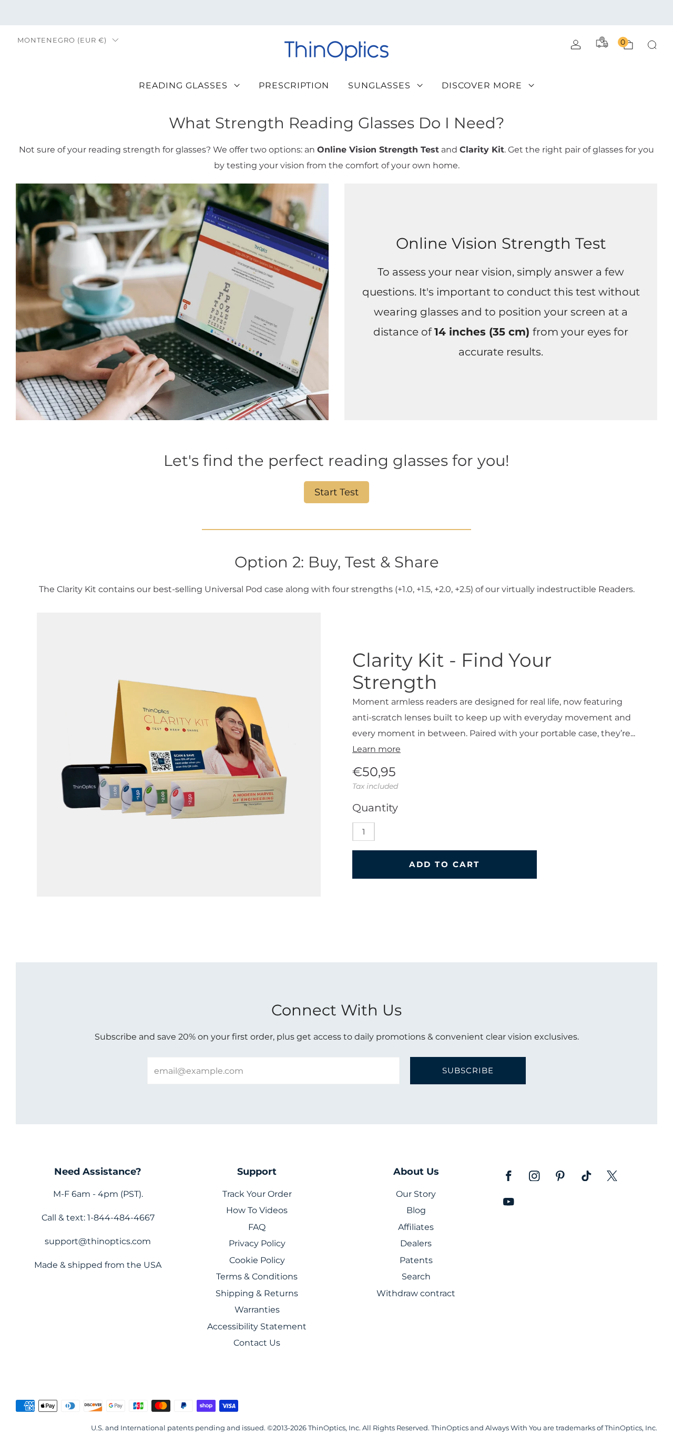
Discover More (482, 85)
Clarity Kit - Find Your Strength (452, 671)
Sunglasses (379, 85)
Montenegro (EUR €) (62, 40)
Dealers (416, 1243)
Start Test (336, 492)
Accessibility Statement (257, 1326)
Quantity (375, 807)
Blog (416, 1210)
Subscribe (468, 1070)
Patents (416, 1260)
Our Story (416, 1194)
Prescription (294, 85)
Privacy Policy (257, 1243)
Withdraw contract (415, 1293)
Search (416, 1277)
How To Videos (257, 1210)
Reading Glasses (183, 85)
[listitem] (336, 12)
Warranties (257, 1310)
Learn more (376, 749)
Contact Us (256, 1343)
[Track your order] (602, 42)
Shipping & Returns (257, 1293)
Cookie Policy (257, 1260)
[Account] (575, 44)
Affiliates (416, 1227)
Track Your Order (257, 1194)
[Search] (652, 44)
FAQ (257, 1227)
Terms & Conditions (257, 1277)
